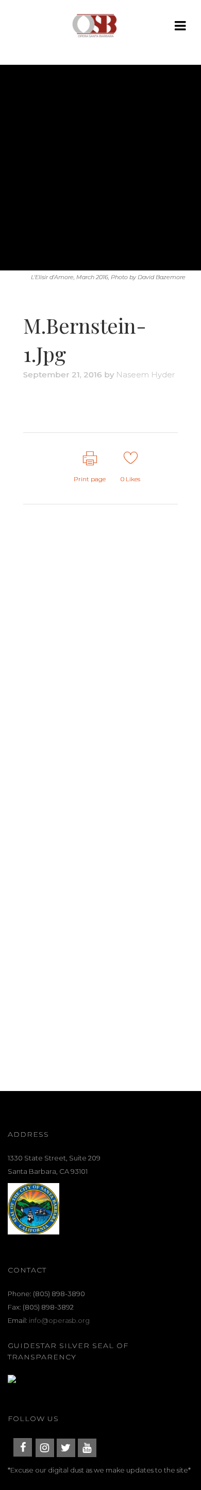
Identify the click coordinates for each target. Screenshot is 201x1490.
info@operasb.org (59, 1320)
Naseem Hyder (145, 374)
